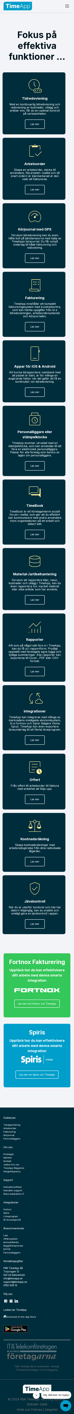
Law (5, 1235)
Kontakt (7, 1161)
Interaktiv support (12, 1190)
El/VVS (6, 1249)
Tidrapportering (11, 1124)
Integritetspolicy (11, 1171)
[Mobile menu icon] (67, 6)
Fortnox (7, 1209)
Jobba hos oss (11, 1164)
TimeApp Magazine (13, 1168)
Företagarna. (51, 1369)
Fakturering (9, 1131)
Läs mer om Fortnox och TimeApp (37, 1003)
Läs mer (34, 124)
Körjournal (8, 1135)
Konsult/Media (11, 1242)
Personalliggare (11, 1138)
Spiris (6, 1212)
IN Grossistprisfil (12, 1219)
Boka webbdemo (12, 1193)
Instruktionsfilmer (12, 1187)
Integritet (51, 1409)
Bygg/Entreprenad (13, 1245)
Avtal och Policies (29, 1409)
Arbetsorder (9, 1128)
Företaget (8, 1154)
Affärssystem (10, 1238)
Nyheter (7, 1157)
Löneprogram (10, 1216)
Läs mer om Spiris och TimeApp (37, 1074)
